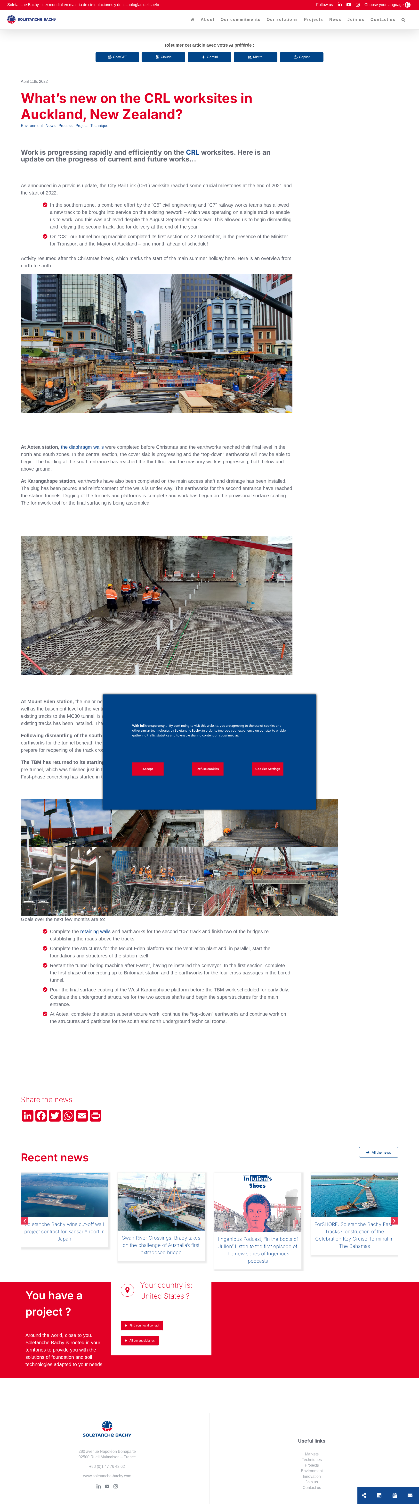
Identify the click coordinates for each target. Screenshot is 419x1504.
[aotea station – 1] (156, 276)
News (51, 126)
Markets (312, 1448)
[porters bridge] (88, 803)
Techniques (312, 1453)
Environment (32, 126)
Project (81, 126)
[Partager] (364, 1495)
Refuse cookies (208, 769)
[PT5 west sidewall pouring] (179, 850)
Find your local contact (144, 1319)
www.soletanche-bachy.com (107, 1470)
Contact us (312, 1481)
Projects (312, 1459)
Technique (99, 126)
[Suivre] (379, 1495)
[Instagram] (115, 1480)
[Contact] (410, 1495)
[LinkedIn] (99, 1480)
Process (65, 126)
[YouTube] (107, 1480)
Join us (312, 1476)
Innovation (312, 1470)
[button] (404, 19)
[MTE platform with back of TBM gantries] (271, 850)
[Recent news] (395, 1495)
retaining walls (95, 931)
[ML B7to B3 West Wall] (88, 850)
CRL (192, 152)
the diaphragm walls (82, 447)
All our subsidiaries (142, 1334)
